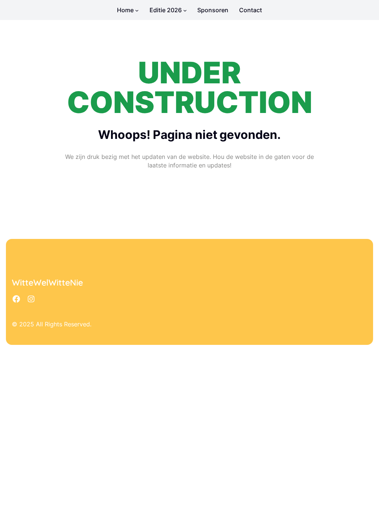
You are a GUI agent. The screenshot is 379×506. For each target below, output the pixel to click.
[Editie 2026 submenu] (185, 10)
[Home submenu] (137, 10)
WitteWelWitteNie (47, 282)
